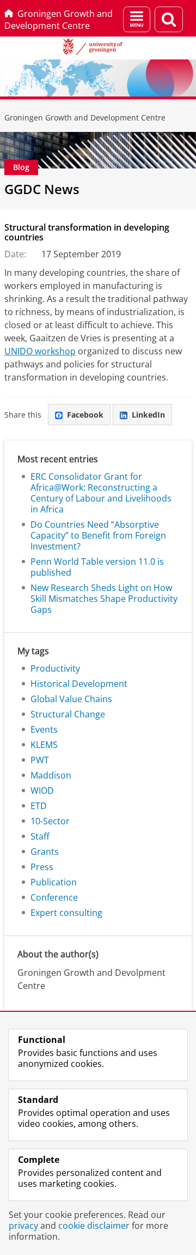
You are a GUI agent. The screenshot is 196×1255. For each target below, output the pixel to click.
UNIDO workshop (40, 351)
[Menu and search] (136, 19)
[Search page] (169, 19)
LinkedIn (148, 414)
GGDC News (41, 189)
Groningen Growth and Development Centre (58, 20)
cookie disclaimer (94, 1225)
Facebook (85, 414)
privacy (23, 1225)
